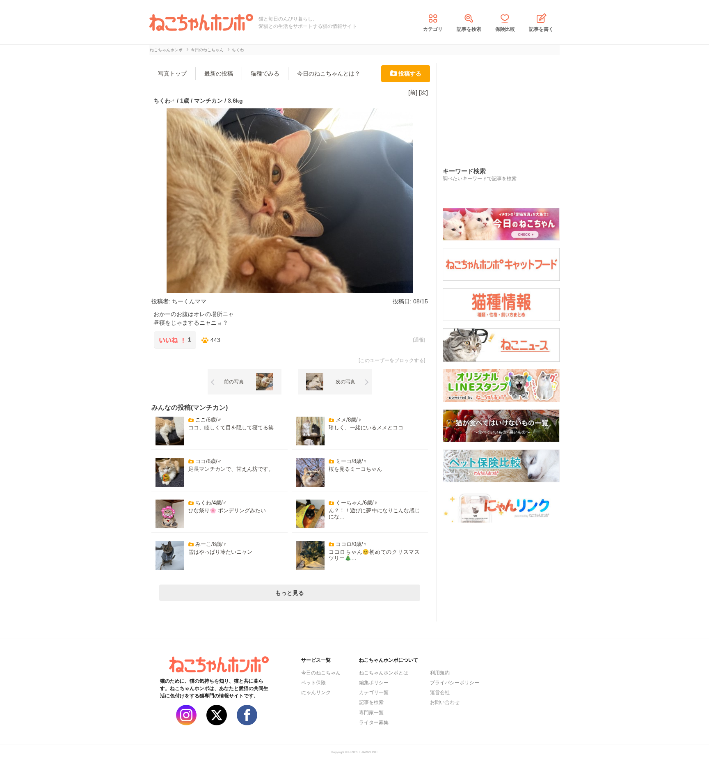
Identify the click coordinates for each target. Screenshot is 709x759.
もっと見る (289, 592)
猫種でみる (265, 73)
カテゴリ (433, 29)
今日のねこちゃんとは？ (328, 73)
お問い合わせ (445, 702)
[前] (412, 92)
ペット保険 (313, 683)
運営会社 (440, 692)
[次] (423, 92)
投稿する (409, 73)
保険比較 (505, 29)
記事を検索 (469, 29)
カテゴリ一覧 (374, 692)
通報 (419, 340)
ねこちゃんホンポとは (383, 673)
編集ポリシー (374, 683)
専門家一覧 (371, 712)
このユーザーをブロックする (392, 360)
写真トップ (172, 73)
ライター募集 (374, 722)
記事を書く (541, 29)
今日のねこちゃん (321, 673)
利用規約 (440, 673)
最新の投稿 (218, 73)
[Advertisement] (504, 106)
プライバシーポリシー (454, 683)
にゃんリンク (316, 692)
